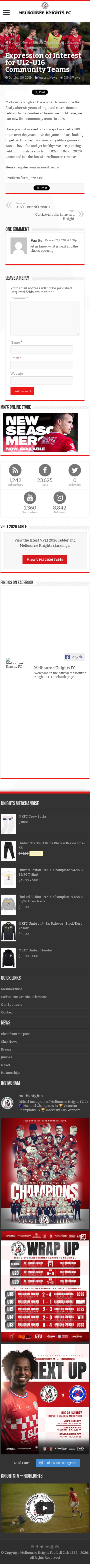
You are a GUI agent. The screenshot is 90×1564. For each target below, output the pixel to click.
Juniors (38, 42)
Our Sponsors (11, 1004)
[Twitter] (42, 1547)
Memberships (11, 989)
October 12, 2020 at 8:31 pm (62, 240)
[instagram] (57, 1547)
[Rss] (33, 1547)
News (25, 42)
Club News (9, 1042)
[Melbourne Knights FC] (45, 8)
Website (16, 373)
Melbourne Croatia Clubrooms (24, 997)
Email (15, 358)
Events (6, 1049)
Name (16, 342)
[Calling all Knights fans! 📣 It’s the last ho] (45, 1399)
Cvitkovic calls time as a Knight (54, 215)
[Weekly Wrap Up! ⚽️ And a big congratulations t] (45, 1286)
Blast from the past (15, 1034)
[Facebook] (37, 1547)
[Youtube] (52, 1547)
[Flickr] (47, 1547)
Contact (7, 1012)
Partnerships (10, 1073)
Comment (19, 298)
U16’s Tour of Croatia (33, 205)
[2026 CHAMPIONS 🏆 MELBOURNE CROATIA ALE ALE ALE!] (45, 1173)
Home (13, 42)
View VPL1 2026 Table (44, 560)
